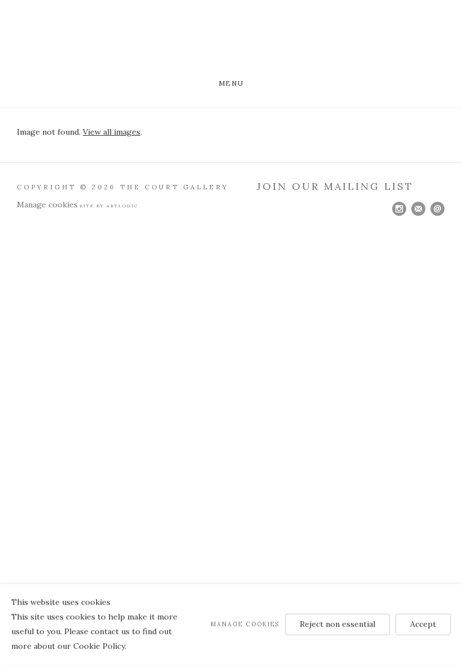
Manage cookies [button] (47, 205)
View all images (111, 132)
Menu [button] (231, 83)
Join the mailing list (418, 209)
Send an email (437, 209)
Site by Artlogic (109, 206)
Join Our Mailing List (335, 186)
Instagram (399, 209)
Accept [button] (423, 624)
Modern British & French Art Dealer (231, 41)
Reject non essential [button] (337, 624)
